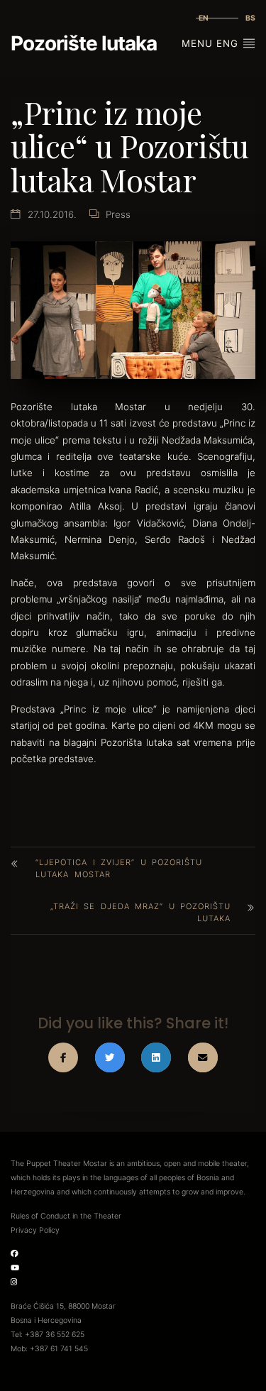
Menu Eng (212, 43)
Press (118, 214)
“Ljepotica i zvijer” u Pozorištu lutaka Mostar (118, 868)
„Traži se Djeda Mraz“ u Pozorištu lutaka (140, 912)
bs (250, 18)
